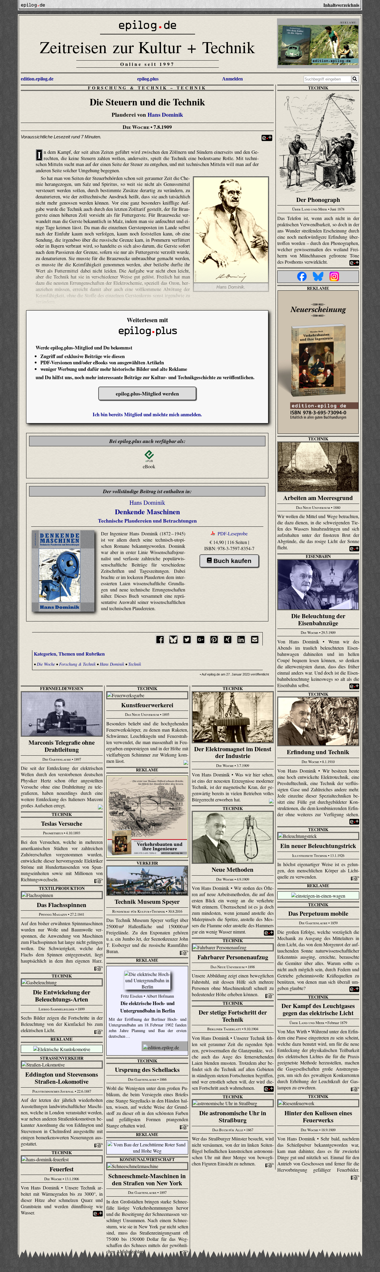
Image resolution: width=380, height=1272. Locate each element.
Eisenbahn (318, 556)
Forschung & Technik (128, 88)
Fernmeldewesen (61, 688)
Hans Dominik (165, 114)
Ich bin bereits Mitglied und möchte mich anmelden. (147, 414)
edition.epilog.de (37, 78)
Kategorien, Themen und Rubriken (69, 653)
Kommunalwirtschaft (147, 1159)
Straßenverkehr (61, 1058)
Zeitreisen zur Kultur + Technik (147, 47)
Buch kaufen (232, 560)
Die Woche (46, 664)
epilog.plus (148, 78)
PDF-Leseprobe (233, 533)
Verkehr (147, 863)
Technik (192, 88)
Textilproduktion (62, 888)
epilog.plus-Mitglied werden (147, 393)
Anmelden (232, 78)
